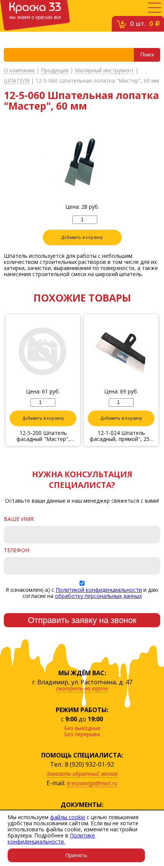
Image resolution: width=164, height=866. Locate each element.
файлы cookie (67, 817)
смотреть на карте (82, 688)
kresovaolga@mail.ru (92, 783)
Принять (76, 855)
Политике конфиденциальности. (51, 838)
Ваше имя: (19, 519)
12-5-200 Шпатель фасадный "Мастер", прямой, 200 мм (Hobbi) (43, 436)
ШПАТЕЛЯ (16, 81)
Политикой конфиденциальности (99, 589)
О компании (19, 70)
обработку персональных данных (98, 595)
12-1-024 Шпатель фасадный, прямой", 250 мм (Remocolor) (121, 436)
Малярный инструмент (104, 70)
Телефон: (17, 550)
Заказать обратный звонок (82, 773)
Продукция (55, 70)
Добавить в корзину (82, 237)
